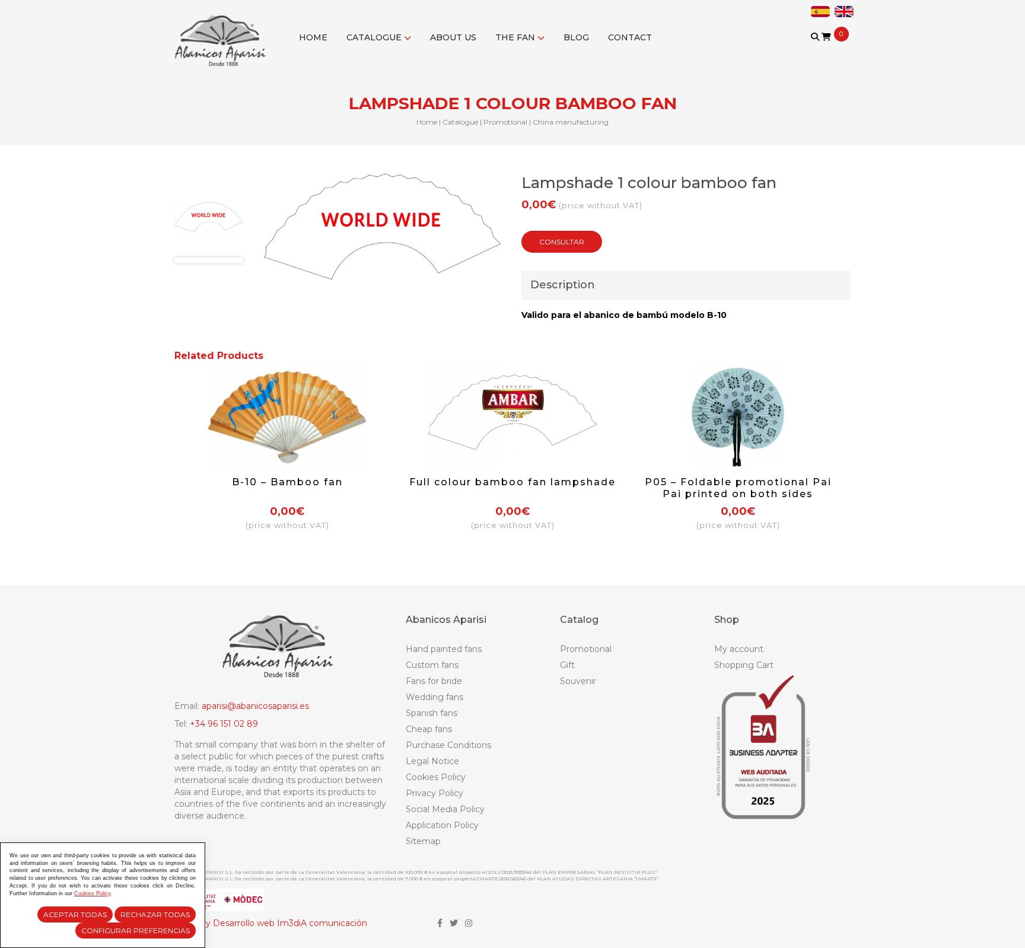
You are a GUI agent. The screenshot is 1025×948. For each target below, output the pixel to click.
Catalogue (375, 37)
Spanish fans (431, 713)
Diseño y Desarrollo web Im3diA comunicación (270, 923)
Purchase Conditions (448, 745)
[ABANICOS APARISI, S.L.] (223, 33)
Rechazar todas (155, 914)
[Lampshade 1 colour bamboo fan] (208, 218)
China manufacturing (571, 121)
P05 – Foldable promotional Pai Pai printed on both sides (738, 488)
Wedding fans (434, 697)
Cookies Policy (436, 777)
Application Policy (442, 825)
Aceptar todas (75, 914)
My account (738, 649)
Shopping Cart (743, 665)
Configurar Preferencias (135, 930)
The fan (516, 37)
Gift (567, 665)
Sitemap (423, 841)
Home (313, 37)
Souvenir (578, 681)
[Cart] (826, 37)
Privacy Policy (434, 793)
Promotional (505, 121)
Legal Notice (432, 761)
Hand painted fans (444, 649)
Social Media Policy (445, 809)
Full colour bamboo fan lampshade (512, 482)
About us (453, 37)
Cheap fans (429, 729)
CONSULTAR (561, 241)
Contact (630, 37)
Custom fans (432, 665)
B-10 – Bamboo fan (287, 482)
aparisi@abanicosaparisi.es (255, 706)
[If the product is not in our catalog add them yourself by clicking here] (815, 48)
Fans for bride (434, 681)
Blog (576, 37)
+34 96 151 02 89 (224, 723)
